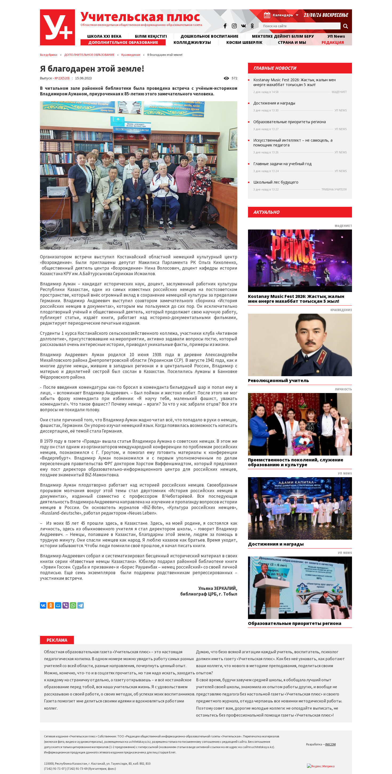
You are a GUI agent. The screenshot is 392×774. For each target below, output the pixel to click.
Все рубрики (48, 55)
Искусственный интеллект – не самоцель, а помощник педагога (293, 142)
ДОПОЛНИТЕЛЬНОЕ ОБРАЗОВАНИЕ (89, 55)
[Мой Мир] (58, 605)
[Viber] (65, 605)
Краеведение (130, 55)
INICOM (330, 744)
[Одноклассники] (50, 605)
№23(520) (62, 78)
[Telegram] (80, 605)
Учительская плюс (140, 16)
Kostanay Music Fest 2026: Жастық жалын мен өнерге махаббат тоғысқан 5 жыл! (294, 82)
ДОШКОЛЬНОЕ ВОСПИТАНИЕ (209, 36)
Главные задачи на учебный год (282, 163)
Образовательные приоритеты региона (289, 121)
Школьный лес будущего (275, 182)
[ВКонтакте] (43, 605)
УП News (336, 36)
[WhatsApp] (73, 605)
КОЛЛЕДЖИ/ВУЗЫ (192, 42)
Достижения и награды (274, 103)
